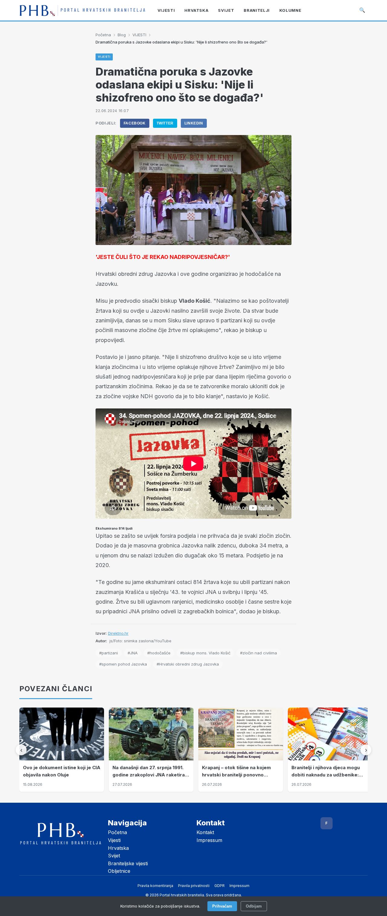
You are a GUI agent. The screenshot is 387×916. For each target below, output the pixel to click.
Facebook (135, 123)
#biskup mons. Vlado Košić (205, 652)
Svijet (114, 856)
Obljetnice (119, 871)
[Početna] (82, 10)
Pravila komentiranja (155, 885)
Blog (122, 34)
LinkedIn (193, 123)
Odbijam (254, 906)
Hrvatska (118, 848)
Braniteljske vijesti (128, 863)
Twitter (165, 123)
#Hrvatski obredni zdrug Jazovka (188, 664)
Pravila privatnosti (194, 885)
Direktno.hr (118, 633)
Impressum (209, 840)
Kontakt (205, 832)
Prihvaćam (222, 906)
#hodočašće (159, 652)
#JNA (133, 652)
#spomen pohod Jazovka (123, 664)
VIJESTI (139, 34)
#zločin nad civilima (258, 652)
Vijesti (114, 840)
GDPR (219, 885)
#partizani (108, 652)
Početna (103, 34)
